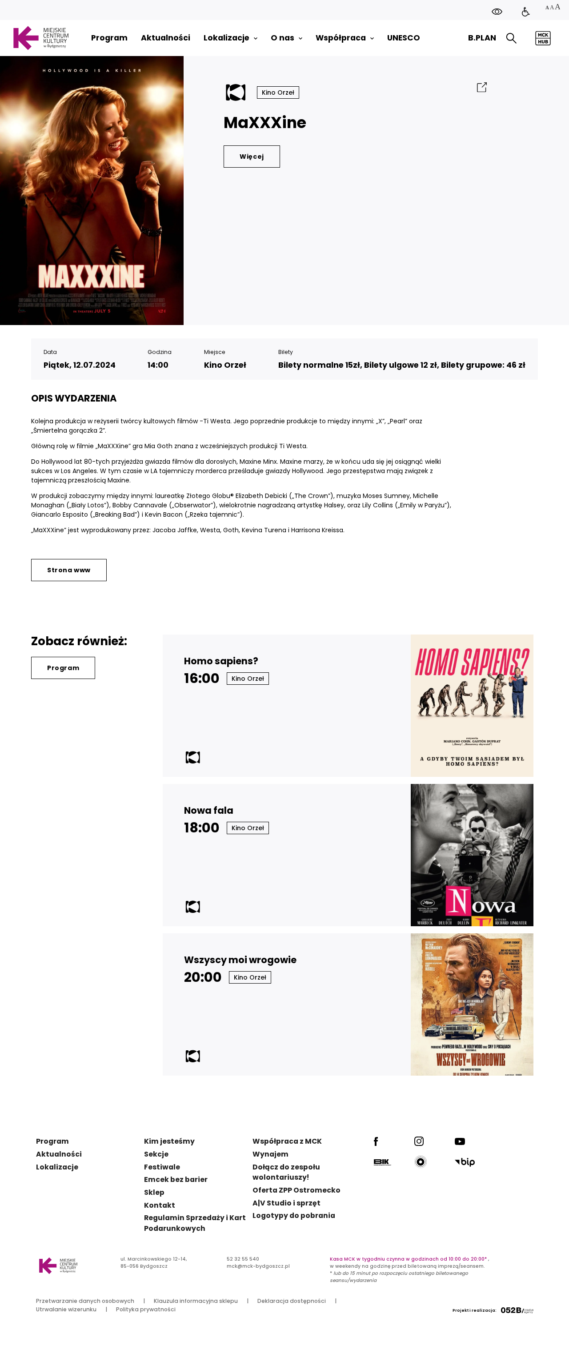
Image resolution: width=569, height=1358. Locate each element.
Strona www (69, 570)
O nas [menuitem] (282, 38)
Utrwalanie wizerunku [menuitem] (66, 1309)
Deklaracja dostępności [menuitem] (291, 1301)
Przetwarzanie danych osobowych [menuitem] (85, 1301)
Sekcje (156, 1154)
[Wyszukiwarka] (511, 38)
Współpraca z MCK (287, 1141)
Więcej (252, 156)
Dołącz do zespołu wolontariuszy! (286, 1172)
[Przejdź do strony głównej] (40, 38)
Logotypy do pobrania (293, 1215)
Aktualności (59, 1154)
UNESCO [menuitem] (403, 38)
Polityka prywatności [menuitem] (146, 1309)
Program (63, 667)
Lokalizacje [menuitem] (226, 38)
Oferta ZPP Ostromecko (296, 1190)
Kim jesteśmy (169, 1141)
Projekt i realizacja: (475, 1310)
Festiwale (162, 1167)
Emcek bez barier (176, 1179)
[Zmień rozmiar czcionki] (552, 8)
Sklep (154, 1192)
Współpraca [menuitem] (341, 38)
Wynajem (270, 1154)
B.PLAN (482, 37)
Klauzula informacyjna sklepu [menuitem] (196, 1301)
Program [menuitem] (109, 38)
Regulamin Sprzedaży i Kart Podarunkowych (195, 1223)
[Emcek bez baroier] (525, 12)
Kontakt (159, 1205)
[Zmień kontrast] (497, 11)
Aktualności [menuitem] (165, 38)
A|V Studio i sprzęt (286, 1203)
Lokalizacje (57, 1167)
